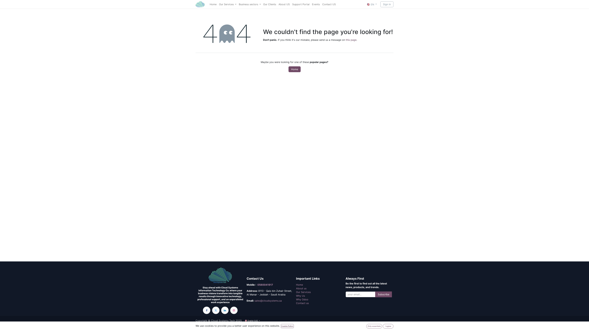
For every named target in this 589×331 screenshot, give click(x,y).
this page (351, 39)
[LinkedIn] (225, 310)
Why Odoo (302, 299)
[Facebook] (206, 310)
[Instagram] (234, 310)
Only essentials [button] (374, 326)
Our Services (303, 292)
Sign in (387, 4)
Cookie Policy (287, 326)
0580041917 (265, 284)
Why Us (300, 295)
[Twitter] (215, 310)
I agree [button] (388, 326)
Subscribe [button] (383, 294)
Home (294, 69)
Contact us (302, 303)
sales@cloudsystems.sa (268, 300)
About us (301, 288)
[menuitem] (213, 4)
